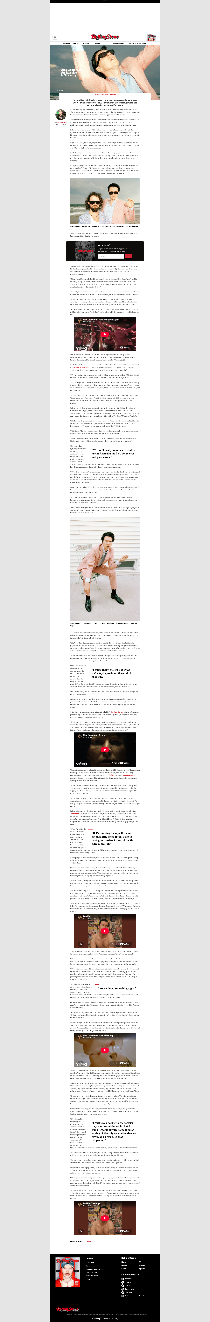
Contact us (90, 1279)
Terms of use (91, 1272)
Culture (86, 43)
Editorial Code (92, 1276)
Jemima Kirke (76, 814)
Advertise (90, 1262)
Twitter (128, 1282)
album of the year (81, 367)
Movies (97, 43)
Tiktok (127, 1285)
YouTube (128, 1292)
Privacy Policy (91, 1266)
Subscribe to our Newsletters (137, 1296)
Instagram (129, 1289)
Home (96, 95)
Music (75, 43)
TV (106, 43)
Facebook (129, 1278)
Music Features (110, 95)
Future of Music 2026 (137, 43)
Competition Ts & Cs (94, 1269)
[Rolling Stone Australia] (105, 39)
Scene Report (118, 43)
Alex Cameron (87, 1241)
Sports (142, 1268)
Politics (142, 1265)
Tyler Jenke (62, 122)
